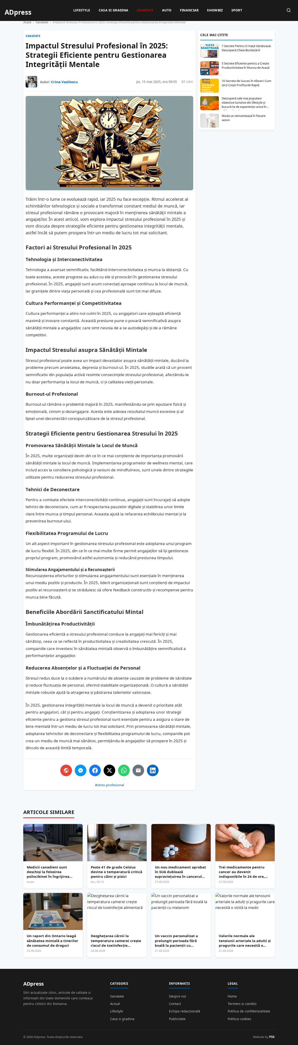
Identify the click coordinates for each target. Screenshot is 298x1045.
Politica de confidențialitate (249, 1011)
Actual (115, 1003)
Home (232, 996)
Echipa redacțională (184, 1011)
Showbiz (215, 10)
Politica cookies (239, 1019)
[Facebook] (95, 770)
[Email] (138, 770)
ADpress (33, 983)
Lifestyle (81, 10)
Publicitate (177, 1019)
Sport (236, 10)
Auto (167, 10)
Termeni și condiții (242, 1003)
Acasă (27, 22)
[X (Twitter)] (109, 770)
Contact (175, 1003)
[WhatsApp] (124, 770)
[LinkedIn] (153, 770)
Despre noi (177, 996)
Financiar (189, 10)
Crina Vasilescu (64, 81)
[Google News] (66, 770)
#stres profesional (109, 785)
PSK (272, 1037)
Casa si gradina (114, 10)
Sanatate (145, 10)
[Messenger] (80, 770)
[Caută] (288, 11)
